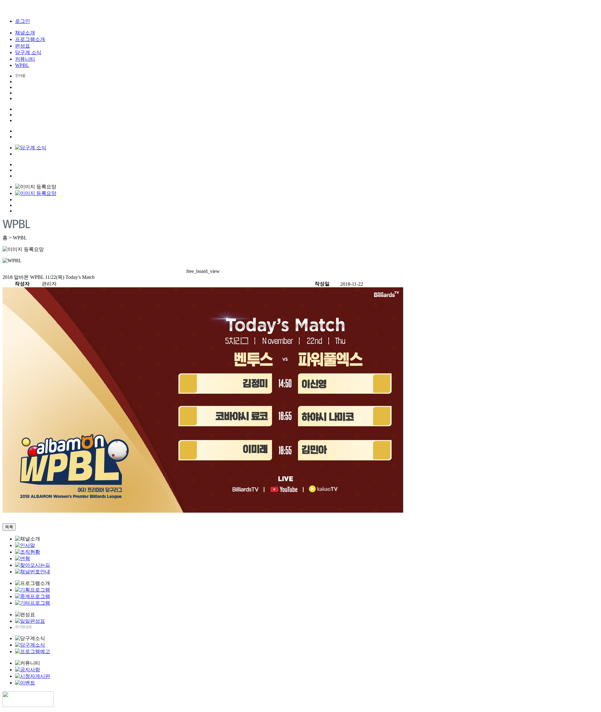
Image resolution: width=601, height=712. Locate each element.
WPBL (22, 65)
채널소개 (25, 32)
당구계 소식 (28, 52)
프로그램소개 (30, 39)
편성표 (22, 46)
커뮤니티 (25, 59)
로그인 (22, 21)
